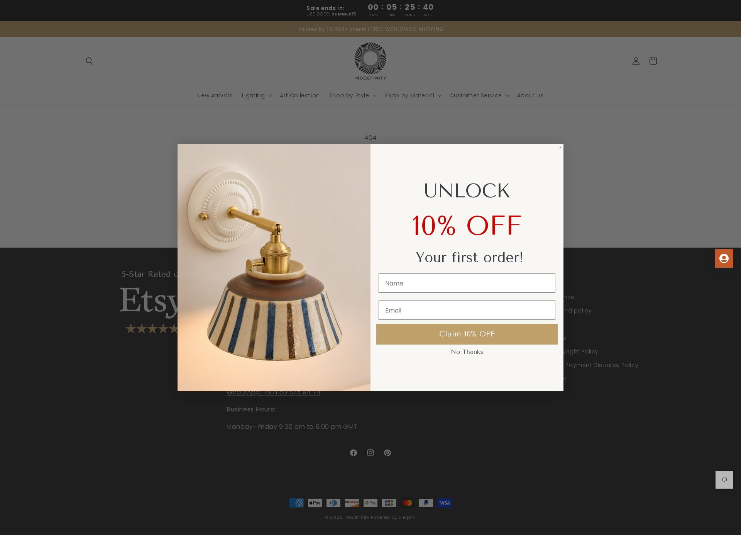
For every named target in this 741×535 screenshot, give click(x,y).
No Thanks (467, 351)
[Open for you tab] (724, 258)
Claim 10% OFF (467, 333)
